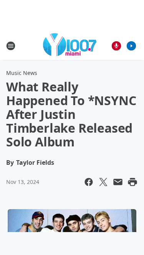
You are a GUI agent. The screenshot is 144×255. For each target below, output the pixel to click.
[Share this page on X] (103, 182)
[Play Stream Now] (131, 45)
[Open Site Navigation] (10, 45)
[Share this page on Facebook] (88, 182)
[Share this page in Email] (118, 182)
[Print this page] (132, 182)
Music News (21, 72)
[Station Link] (69, 45)
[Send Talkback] (116, 45)
